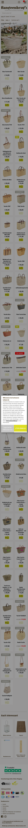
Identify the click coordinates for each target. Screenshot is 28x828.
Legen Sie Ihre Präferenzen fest (7, 429)
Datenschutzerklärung (11, 420)
